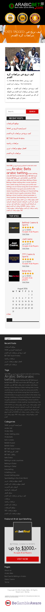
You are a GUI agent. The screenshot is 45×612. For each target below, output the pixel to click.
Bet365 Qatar (24, 176)
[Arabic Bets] (26, 9)
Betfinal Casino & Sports (22, 544)
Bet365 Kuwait (10, 443)
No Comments (26, 84)
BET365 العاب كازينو (17, 178)
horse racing (21, 186)
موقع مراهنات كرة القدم (13, 210)
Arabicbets (9, 437)
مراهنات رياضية (12, 143)
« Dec (9, 314)
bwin (8, 184)
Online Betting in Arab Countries (28, 400)
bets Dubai (23, 180)
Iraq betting (15, 191)
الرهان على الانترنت (32, 202)
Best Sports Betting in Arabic (15, 576)
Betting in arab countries (14, 460)
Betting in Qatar (12, 182)
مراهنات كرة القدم (14, 153)
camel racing (14, 184)
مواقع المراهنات (13, 123)
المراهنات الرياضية (22, 202)
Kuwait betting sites (12, 475)
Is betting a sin (10, 472)
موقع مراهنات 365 (20, 414)
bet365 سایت (27, 178)
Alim (10, 81)
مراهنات (32, 206)
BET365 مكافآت (17, 385)
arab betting (35, 374)
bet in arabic (15, 180)
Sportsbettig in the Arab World (16, 478)
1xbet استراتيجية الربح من (16, 128)
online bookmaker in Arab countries (16, 402)
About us (8, 570)
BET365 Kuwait (14, 176)
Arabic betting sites (12, 434)
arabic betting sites (22, 380)
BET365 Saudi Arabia (15, 138)
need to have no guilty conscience (20, 193)
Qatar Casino (10, 579)
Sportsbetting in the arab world (27, 197)
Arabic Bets (19, 81)
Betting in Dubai (32, 180)
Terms (7, 582)
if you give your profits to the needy (25, 395)
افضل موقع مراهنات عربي (16, 148)
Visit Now (22, 559)
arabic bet (8, 428)
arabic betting (17, 173)
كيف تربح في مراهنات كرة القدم (20, 76)
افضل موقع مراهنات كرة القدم (15, 199)
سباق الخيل (17, 204)
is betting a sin (23, 191)
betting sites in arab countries (26, 182)
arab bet (30, 165)
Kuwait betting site (25, 397)
